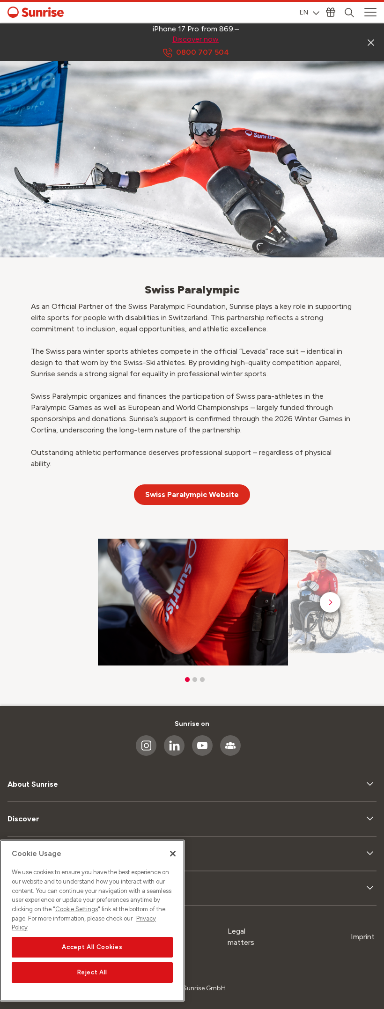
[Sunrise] (35, 12)
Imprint (363, 936)
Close (371, 42)
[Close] (172, 853)
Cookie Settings (76, 909)
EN (304, 12)
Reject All (92, 972)
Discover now (195, 39)
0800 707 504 (202, 52)
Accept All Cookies (92, 947)
